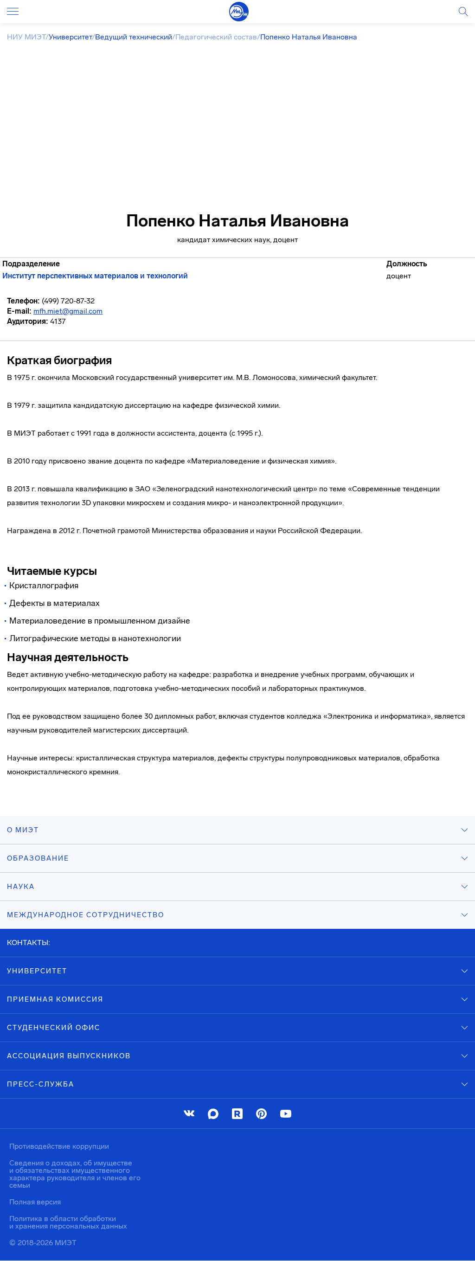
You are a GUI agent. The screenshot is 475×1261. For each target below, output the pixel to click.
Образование (38, 858)
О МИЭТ (23, 830)
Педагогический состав (216, 36)
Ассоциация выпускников (69, 1056)
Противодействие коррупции (59, 1146)
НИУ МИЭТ (26, 36)
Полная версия (35, 1201)
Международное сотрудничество (85, 915)
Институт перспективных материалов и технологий (95, 276)
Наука (21, 886)
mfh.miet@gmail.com (68, 311)
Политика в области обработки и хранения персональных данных (68, 1222)
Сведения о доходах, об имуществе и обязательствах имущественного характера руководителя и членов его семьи (75, 1174)
